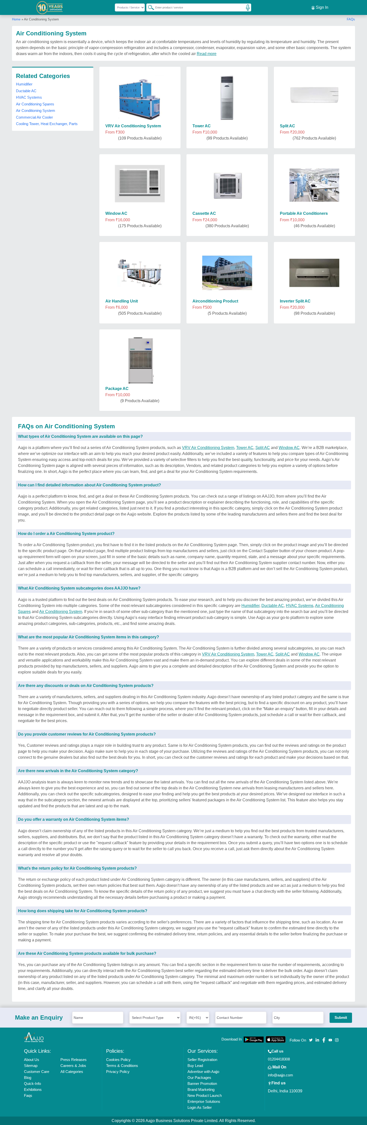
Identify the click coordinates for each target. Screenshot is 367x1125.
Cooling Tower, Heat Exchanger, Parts (47, 124)
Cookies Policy (118, 1059)
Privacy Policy (118, 1071)
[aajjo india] (49, 7)
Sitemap (30, 1065)
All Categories (71, 1071)
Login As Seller (199, 1107)
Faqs (28, 1095)
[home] (34, 1037)
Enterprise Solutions (203, 1101)
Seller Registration (202, 1059)
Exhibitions (33, 1089)
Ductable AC (26, 91)
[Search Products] (149, 7)
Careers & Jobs (73, 1065)
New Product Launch (204, 1095)
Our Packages (199, 1077)
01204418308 (279, 1059)
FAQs (351, 19)
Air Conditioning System (35, 110)
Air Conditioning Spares (35, 104)
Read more (206, 54)
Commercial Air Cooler (34, 117)
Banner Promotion (202, 1083)
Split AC (262, 448)
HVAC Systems (29, 97)
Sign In (321, 7)
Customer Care (36, 1071)
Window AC (289, 448)
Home (16, 19)
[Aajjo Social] (311, 1040)
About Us (31, 1059)
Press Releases (73, 1059)
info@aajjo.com (280, 1075)
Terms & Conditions (122, 1065)
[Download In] (254, 1039)
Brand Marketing (200, 1089)
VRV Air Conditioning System (208, 448)
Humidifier (24, 84)
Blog (27, 1077)
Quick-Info (32, 1083)
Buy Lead (195, 1065)
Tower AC (244, 448)
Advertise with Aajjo (203, 1071)
